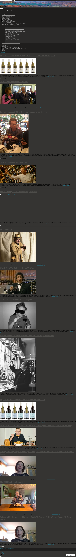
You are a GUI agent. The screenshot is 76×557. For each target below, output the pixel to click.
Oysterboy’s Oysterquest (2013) (11, 33)
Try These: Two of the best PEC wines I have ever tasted (22, 399)
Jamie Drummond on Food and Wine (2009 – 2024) (14, 29)
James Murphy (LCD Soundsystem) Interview (18, 192)
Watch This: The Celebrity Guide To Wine (17, 268)
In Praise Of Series (5, 18)
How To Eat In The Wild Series (8, 16)
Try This (4, 45)
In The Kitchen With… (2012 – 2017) (12, 39)
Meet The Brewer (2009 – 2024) (11, 32)
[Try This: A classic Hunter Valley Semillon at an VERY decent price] (18, 73)
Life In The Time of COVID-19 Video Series (10, 24)
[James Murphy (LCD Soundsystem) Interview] (18, 220)
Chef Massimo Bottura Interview (13, 162)
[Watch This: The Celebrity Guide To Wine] (18, 293)
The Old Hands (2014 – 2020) (10, 40)
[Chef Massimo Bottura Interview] (18, 182)
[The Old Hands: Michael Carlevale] (18, 261)
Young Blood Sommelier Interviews (9, 14)
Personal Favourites (8, 28)
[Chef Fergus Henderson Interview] (18, 103)
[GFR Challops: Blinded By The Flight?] (18, 328)
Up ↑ (1, 550)
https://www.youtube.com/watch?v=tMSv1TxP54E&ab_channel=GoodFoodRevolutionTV (53, 107)
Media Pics (4, 49)
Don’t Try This (5, 46)
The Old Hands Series (6, 22)
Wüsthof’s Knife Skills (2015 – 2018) (12, 34)
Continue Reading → (51, 76)
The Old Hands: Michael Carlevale (14, 230)
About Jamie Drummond (7, 10)
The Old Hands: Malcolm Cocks (13, 482)
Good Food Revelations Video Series (9, 25)
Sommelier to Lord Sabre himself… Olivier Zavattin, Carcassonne (27, 336)
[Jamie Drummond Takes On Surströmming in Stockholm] (14, 152)
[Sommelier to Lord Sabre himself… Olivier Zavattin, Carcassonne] (18, 391)
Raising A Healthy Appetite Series (8, 21)
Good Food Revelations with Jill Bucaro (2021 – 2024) (15, 31)
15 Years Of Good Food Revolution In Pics (10, 47)
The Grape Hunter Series (7, 20)
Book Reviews (5, 44)
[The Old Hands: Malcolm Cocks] (18, 510)
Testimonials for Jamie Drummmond (9, 12)
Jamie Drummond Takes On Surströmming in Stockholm (23, 112)
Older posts (2, 546)
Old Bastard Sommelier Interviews (8, 15)
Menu (1, 8)
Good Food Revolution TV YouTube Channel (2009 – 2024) (13, 26)
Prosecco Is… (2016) (9, 37)
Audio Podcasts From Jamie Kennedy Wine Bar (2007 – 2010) (14, 48)
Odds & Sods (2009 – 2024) (10, 41)
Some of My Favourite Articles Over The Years (11, 43)
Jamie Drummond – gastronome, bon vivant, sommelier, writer (25, 4)
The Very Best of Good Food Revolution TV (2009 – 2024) (13, 23)
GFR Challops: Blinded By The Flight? (16, 299)
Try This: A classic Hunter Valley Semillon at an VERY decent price (27, 55)
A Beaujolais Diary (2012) (10, 36)
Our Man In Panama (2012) (10, 38)
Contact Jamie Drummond (7, 11)
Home (3, 50)
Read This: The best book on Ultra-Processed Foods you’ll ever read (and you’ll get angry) (36, 425)
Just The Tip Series (6, 17)
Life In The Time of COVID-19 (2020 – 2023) (13, 30)
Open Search (2, 52)
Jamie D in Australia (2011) (10, 35)
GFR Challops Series (6, 19)
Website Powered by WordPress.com (7, 548)
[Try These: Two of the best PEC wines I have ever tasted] (18, 419)
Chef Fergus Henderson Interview (14, 82)
